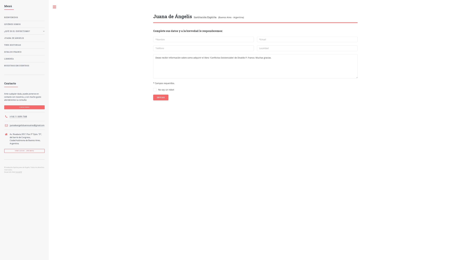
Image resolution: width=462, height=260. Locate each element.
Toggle (54, 7)
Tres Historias (12, 45)
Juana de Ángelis (14, 38)
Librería (9, 59)
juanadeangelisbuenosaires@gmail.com (27, 125)
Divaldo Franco (13, 52)
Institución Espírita (184, 17)
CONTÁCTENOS (24, 107)
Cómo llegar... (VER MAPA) (24, 151)
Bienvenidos (11, 17)
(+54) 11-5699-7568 (18, 116)
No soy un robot (166, 89)
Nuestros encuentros (16, 66)
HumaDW (18, 172)
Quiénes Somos (12, 24)
